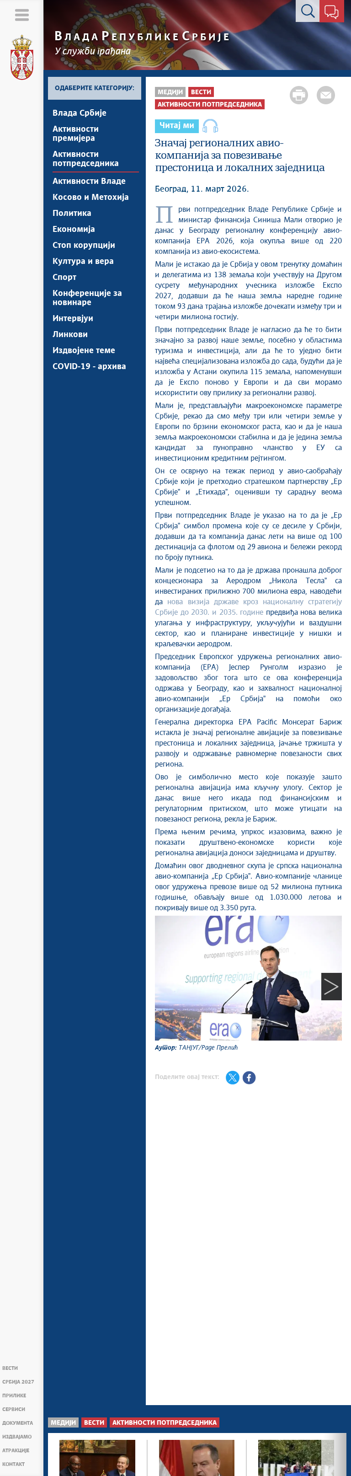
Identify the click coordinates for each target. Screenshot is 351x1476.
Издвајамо (17, 1436)
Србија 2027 (18, 1382)
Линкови (70, 335)
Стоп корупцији (84, 246)
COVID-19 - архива (89, 367)
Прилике (14, 1395)
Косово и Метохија (91, 197)
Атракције (15, 1450)
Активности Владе (89, 181)
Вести (10, 1368)
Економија (74, 229)
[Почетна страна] (22, 58)
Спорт (64, 278)
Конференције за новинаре (87, 298)
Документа (17, 1423)
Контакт (13, 1464)
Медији (170, 92)
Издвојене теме (84, 351)
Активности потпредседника (86, 159)
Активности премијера (76, 134)
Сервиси (13, 1409)
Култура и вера (83, 262)
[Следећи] (331, 986)
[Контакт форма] (331, 13)
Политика (72, 213)
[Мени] (22, 15)
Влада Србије (79, 113)
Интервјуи (73, 319)
